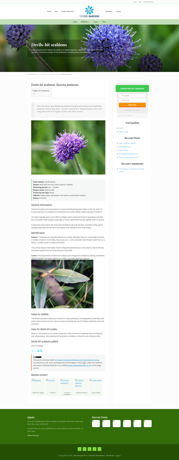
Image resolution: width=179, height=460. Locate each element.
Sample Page (123, 131)
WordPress (110, 455)
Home (121, 128)
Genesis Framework (97, 455)
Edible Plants (123, 150)
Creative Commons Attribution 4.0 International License (77, 360)
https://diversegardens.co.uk (80, 365)
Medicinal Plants (125, 147)
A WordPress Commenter (128, 169)
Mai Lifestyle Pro (79, 455)
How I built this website (127, 143)
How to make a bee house (128, 157)
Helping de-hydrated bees (128, 154)
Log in (118, 455)
